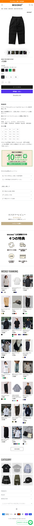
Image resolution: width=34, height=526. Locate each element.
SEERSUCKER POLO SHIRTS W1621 (5, 288)
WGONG (14, 518)
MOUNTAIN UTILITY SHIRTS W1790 (26, 331)
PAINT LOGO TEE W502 (5, 374)
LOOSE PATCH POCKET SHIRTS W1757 (5, 353)
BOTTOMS (5, 8)
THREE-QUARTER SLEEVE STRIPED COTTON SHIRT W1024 (16, 396)
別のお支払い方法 (17, 95)
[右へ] (31, 1)
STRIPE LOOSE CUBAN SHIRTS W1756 (27, 288)
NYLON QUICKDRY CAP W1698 (16, 310)
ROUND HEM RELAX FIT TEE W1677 (16, 288)
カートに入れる (17, 87)
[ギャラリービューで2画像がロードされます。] (13, 52)
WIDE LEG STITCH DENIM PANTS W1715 (17, 374)
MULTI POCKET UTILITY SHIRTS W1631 (27, 396)
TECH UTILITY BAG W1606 (15, 353)
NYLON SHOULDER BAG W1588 (27, 440)
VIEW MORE (17, 449)
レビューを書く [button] (17, 223)
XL (11, 77)
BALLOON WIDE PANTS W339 (5, 310)
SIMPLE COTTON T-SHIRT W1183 (17, 331)
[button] (29, 5)
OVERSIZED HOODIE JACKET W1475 (5, 331)
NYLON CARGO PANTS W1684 (27, 310)
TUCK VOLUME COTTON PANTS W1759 (16, 418)
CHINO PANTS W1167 (5, 395)
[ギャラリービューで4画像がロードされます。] (21, 52)
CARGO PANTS (10, 8)
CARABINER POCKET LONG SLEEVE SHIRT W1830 (27, 418)
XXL (16, 77)
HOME (2, 8)
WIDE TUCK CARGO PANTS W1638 (5, 440)
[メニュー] (2, 5)
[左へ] (2, 1)
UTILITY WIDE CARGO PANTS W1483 (27, 353)
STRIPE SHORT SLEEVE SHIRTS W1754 (6, 418)
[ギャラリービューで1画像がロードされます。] (9, 52)
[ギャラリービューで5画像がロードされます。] (25, 52)
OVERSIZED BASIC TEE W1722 (16, 440)
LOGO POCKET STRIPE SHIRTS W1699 (27, 374)
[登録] (32, 503)
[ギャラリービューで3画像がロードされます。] (17, 52)
